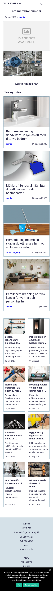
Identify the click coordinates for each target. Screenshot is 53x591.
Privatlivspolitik (31, 585)
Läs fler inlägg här (26, 83)
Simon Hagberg (13, 252)
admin (22, 17)
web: (26, 545)
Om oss (26, 566)
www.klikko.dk (26, 549)
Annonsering (26, 562)
